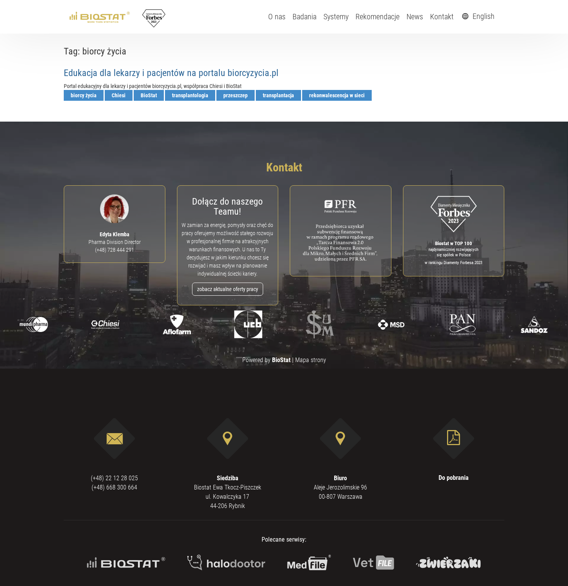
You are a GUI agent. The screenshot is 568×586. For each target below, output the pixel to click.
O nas (277, 16)
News (414, 16)
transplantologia (190, 95)
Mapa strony (310, 360)
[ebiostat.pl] (100, 17)
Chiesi (119, 95)
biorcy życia (84, 95)
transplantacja (278, 95)
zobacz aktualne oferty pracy (227, 289)
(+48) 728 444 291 (114, 250)
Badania (304, 16)
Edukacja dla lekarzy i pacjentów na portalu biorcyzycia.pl (171, 73)
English (483, 16)
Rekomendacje (377, 16)
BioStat (149, 95)
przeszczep (235, 95)
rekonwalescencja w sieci (337, 95)
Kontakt (442, 16)
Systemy (336, 16)
